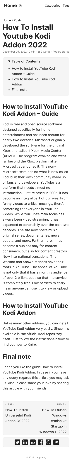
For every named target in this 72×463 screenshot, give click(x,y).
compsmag (40, 457)
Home (10, 5)
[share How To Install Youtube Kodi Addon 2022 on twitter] (17, 443)
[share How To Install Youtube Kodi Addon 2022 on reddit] (33, 443)
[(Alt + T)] (20, 5)
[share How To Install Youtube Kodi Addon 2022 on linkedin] (25, 443)
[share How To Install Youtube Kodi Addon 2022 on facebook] (40, 443)
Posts (18, 20)
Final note (19, 90)
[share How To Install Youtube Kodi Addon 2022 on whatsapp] (48, 443)
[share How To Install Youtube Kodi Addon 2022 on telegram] (56, 443)
